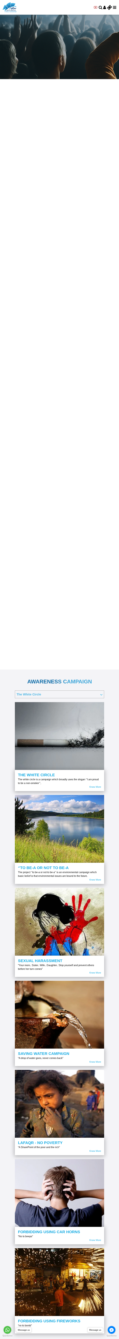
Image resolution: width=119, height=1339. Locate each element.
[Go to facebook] (111, 1330)
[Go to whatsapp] (7, 1330)
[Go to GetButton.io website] (7, 1336)
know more (95, 787)
